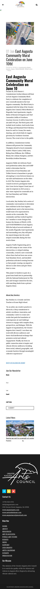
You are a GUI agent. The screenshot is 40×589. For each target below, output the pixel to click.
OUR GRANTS (7, 548)
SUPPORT (5, 545)
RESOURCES (6, 531)
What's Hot (28, 69)
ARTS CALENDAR (8, 550)
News (13, 69)
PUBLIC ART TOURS (9, 537)
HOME (4, 526)
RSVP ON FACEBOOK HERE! (15, 363)
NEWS (4, 542)
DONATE (5, 553)
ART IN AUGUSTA (8, 534)
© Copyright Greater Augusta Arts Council (20, 586)
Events (8, 69)
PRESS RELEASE (19, 69)
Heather (26, 441)
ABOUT (5, 529)
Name (7, 375)
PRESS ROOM (7, 556)
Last (7, 390)
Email (7, 394)
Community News (25, 67)
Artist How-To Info (16, 441)
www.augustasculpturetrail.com (14, 515)
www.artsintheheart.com (11, 512)
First (7, 383)
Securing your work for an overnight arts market (20, 438)
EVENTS (5, 539)
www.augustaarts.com (10, 510)
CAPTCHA (9, 402)
